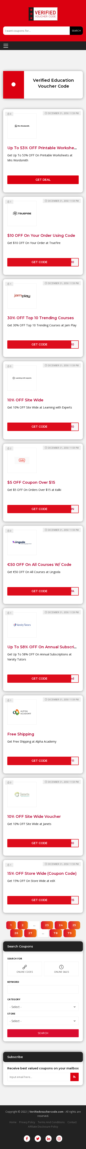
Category (13, 999)
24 (61, 925)
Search (76, 30)
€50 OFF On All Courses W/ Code (39, 564)
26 (16, 933)
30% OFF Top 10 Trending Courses (40, 318)
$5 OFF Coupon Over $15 (31, 482)
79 (70, 933)
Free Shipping (20, 734)
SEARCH (43, 1033)
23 (47, 925)
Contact (72, 1122)
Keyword (13, 981)
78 (56, 933)
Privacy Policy (27, 1122)
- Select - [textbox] (16, 1007)
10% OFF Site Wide (25, 400)
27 (30, 933)
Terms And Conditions (51, 1122)
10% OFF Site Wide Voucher (34, 816)
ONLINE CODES (24, 971)
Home (12, 1122)
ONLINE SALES (61, 971)
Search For (14, 958)
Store (11, 1013)
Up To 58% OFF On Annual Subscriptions (46, 647)
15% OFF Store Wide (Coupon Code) (42, 873)
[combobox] (43, 1007)
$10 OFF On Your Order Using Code (41, 235)
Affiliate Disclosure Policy (43, 1126)
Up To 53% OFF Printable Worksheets (43, 148)
